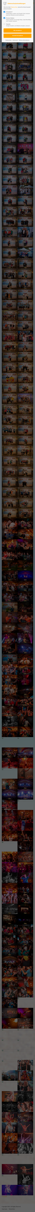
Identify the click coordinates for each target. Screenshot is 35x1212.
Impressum (15, 40)
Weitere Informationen (24, 40)
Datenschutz (14, 7)
